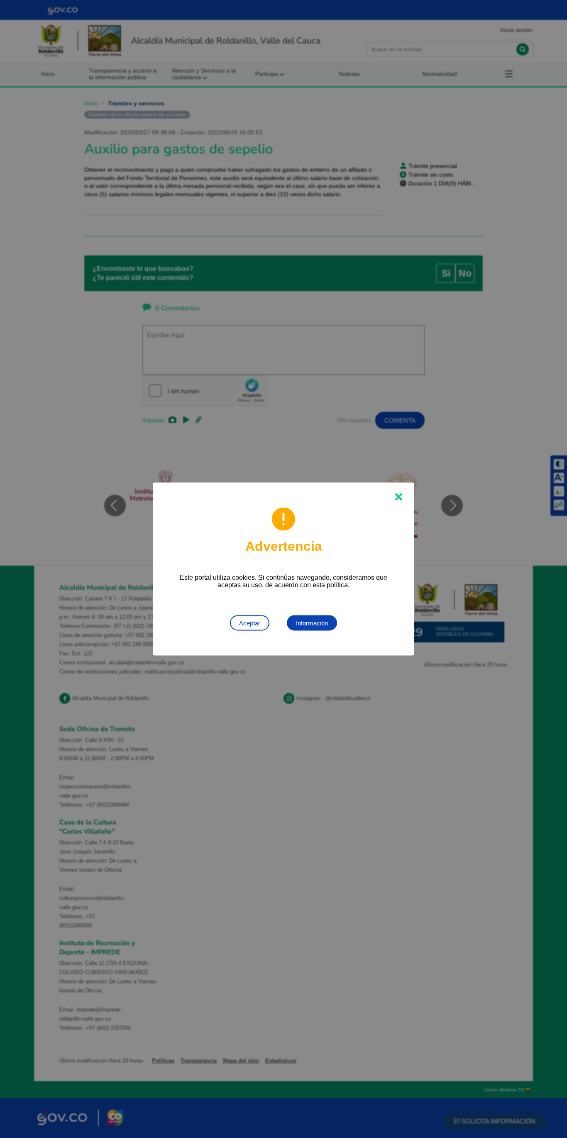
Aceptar (249, 623)
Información (312, 623)
